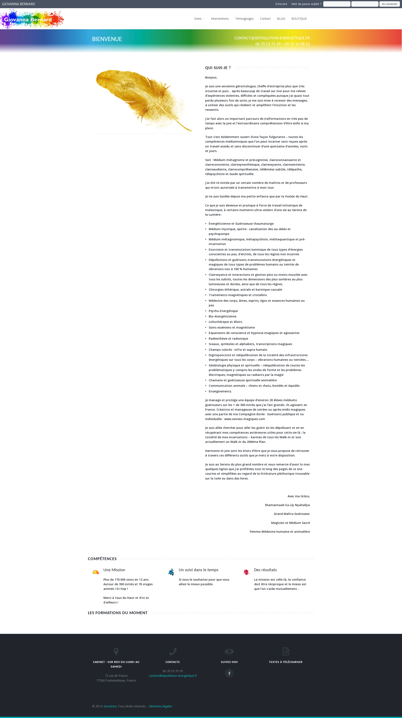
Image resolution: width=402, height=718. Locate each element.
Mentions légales (160, 706)
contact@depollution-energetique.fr (272, 38)
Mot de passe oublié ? (306, 4)
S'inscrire (281, 4)
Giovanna (110, 706)
